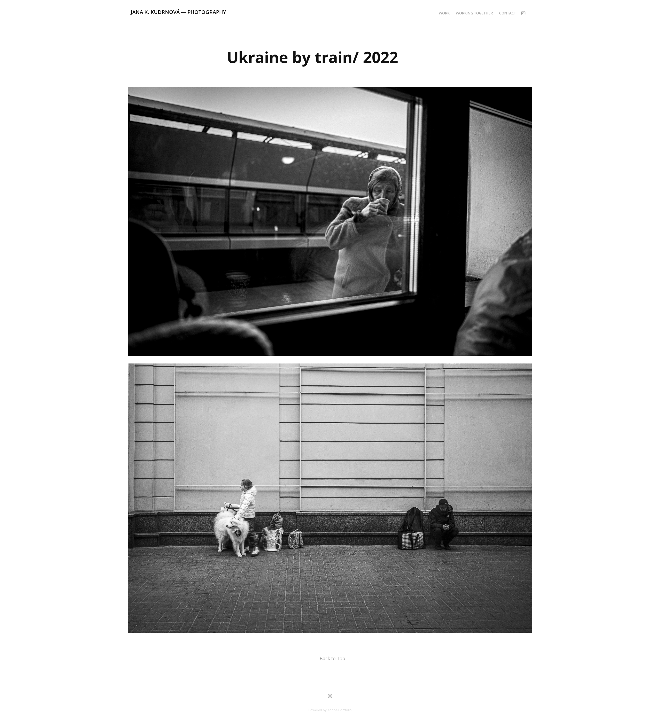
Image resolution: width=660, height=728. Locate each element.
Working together (474, 13)
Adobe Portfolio (339, 710)
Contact (507, 13)
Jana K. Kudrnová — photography (178, 12)
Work (444, 13)
